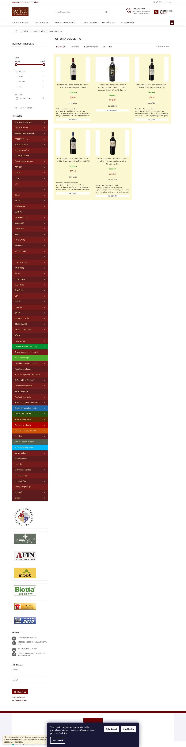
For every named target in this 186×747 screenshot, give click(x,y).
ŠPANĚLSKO (20, 290)
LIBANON (18, 212)
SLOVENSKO (20, 279)
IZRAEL (17, 195)
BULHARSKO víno (22, 150)
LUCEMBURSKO (21, 217)
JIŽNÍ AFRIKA (20, 206)
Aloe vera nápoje (22, 357)
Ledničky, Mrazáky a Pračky (26, 363)
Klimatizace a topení (23, 369)
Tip (31, 86)
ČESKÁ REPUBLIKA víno (24, 161)
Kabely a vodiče (21, 391)
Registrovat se (17, 2)
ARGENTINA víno (21, 139)
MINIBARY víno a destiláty (25, 133)
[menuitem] (21, 22)
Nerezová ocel (21, 458)
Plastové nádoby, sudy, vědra (27, 402)
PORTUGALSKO (21, 262)
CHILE (17, 178)
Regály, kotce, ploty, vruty (26, 408)
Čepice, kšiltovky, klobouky (26, 430)
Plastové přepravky (23, 397)
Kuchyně (18, 492)
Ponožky (18, 436)
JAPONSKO (19, 200)
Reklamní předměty (23, 425)
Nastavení (58, 740)
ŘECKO (18, 273)
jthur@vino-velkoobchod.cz (27, 637)
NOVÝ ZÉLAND (20, 251)
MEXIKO (18, 234)
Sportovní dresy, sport (24, 447)
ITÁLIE (17, 189)
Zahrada (18, 464)
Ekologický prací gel (23, 486)
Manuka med (20, 341)
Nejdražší (75, 46)
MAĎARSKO (19, 223)
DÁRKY (17, 313)
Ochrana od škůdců (23, 470)
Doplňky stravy (21, 475)
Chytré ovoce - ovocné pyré (26, 352)
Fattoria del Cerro (31, 98)
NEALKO (18, 301)
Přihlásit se (20, 692)
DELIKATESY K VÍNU (22, 318)
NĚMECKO (19, 245)
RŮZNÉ (17, 335)
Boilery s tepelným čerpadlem (27, 374)
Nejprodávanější (91, 46)
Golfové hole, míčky (23, 413)
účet (36, 2)
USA (16, 296)
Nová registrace (18, 697)
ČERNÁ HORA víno (22, 155)
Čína (16, 184)
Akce (31, 76)
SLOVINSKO (19, 285)
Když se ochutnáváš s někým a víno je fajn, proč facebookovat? (32, 654)
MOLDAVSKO (20, 240)
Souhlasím (128, 729)
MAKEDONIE (19, 228)
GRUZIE (18, 172)
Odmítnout (111, 729)
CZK (168, 2)
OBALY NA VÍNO (21, 324)
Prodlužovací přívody (23, 385)
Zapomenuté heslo (20, 700)
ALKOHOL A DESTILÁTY (24, 122)
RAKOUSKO (19, 268)
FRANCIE (18, 167)
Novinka (31, 82)
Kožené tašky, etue (23, 419)
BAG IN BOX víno (21, 127)
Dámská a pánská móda (24, 442)
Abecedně (107, 46)
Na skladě (31, 72)
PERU (17, 257)
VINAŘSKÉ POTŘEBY (23, 329)
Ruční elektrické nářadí (24, 380)
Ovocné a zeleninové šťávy (26, 346)
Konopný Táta (20, 481)
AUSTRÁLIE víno (21, 144)
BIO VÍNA (18, 307)
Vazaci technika (21, 453)
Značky (18, 498)
